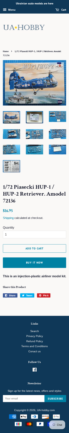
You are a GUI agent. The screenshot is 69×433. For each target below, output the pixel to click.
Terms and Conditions (34, 346)
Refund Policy (34, 341)
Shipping (8, 217)
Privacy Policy (34, 336)
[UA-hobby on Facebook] (34, 370)
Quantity (8, 227)
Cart (63, 9)
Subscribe (55, 398)
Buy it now (34, 262)
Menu (11, 9)
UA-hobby (43, 410)
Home (6, 51)
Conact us (34, 351)
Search (34, 331)
